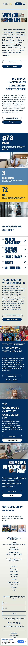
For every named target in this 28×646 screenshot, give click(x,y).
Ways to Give (14, 571)
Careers (14, 579)
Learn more (12, 376)
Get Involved (14, 574)
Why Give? (14, 566)
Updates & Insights (14, 582)
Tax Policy (14, 637)
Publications (14, 587)
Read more (12, 436)
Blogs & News (14, 585)
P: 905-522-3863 (14, 547)
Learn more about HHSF (12, 316)
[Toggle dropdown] (25, 241)
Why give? (12, 122)
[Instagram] (14, 623)
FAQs (14, 590)
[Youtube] (20, 623)
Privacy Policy (22, 618)
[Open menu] (24, 3)
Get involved (12, 491)
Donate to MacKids (12, 380)
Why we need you (12, 66)
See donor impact (12, 118)
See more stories (12, 440)
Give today (12, 62)
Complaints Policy (14, 635)
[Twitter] (11, 623)
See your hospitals (12, 319)
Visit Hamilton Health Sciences (13, 626)
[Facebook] (8, 623)
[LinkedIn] (17, 623)
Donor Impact (14, 569)
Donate (19, 3)
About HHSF (14, 577)
